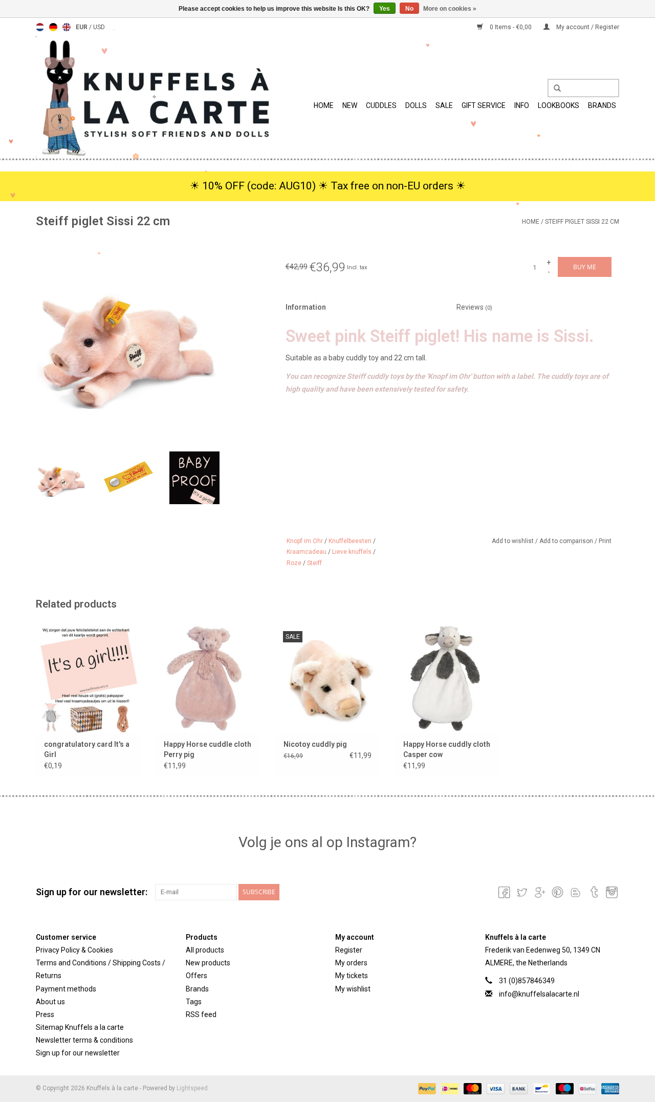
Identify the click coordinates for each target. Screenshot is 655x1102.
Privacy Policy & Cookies (74, 950)
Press (45, 1014)
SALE (444, 105)
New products (208, 963)
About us (50, 1002)
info (521, 105)
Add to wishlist (513, 541)
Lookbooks (558, 105)
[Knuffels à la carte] (154, 96)
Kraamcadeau (306, 551)
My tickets (351, 975)
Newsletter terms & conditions (84, 1040)
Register (348, 950)
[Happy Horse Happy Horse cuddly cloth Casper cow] (447, 678)
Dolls (416, 105)
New (349, 105)
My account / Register (587, 27)
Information (306, 307)
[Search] (554, 88)
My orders (351, 963)
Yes (384, 8)
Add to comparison (567, 541)
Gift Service (484, 105)
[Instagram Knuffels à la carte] (611, 892)
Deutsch (53, 27)
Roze (294, 563)
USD (99, 27)
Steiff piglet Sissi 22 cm (582, 221)
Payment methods (66, 989)
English (66, 27)
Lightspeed (192, 1088)
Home (324, 105)
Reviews (474, 307)
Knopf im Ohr (305, 541)
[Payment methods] (426, 1088)
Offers (196, 975)
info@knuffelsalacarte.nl (539, 994)
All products (205, 950)
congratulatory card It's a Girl (86, 749)
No (409, 8)
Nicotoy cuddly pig (315, 744)
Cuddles (381, 105)
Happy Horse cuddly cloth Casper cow (446, 749)
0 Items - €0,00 (510, 27)
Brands (602, 105)
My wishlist (352, 989)
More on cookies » (449, 8)
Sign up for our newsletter (78, 1053)
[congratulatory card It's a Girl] (88, 678)
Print (605, 541)
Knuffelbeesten (350, 541)
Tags (194, 1002)
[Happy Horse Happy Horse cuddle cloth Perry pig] (208, 678)
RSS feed (201, 1014)
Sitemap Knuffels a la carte (80, 1027)
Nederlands (40, 27)
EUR (82, 27)
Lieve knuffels (352, 551)
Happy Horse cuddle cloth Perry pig (207, 749)
